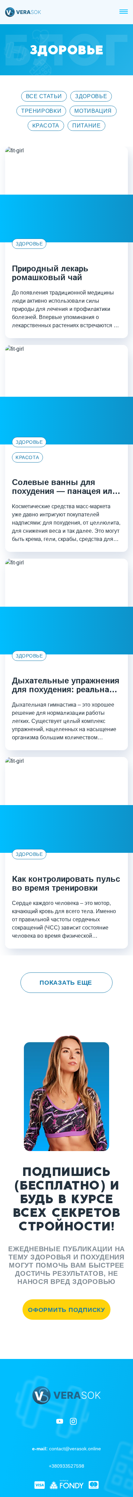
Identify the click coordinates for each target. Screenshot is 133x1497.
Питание (86, 125)
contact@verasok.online (66, 1448)
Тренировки (41, 111)
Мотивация (93, 111)
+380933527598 (66, 1466)
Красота (45, 125)
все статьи (44, 96)
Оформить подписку (66, 1309)
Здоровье (91, 96)
